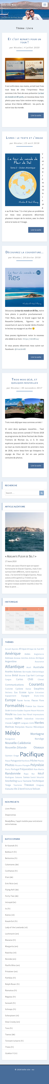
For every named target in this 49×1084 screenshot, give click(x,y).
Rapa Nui (29, 773)
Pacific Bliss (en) (12, 965)
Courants (36, 684)
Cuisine (9, 688)
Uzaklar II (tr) (11, 1053)
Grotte (14, 710)
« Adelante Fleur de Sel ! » (20, 556)
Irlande (8, 723)
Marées (39, 723)
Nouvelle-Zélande (16, 747)
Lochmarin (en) (12, 933)
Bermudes (26, 671)
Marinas (9, 726)
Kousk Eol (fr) (11, 921)
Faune (20, 700)
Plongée (26, 765)
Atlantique (14, 666)
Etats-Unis (39, 695)
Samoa (26, 777)
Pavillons (25, 760)
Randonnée (13, 773)
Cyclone (19, 688)
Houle (9, 714)
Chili (30, 679)
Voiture (28, 788)
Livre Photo (10, 808)
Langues (25, 723)
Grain (7, 710)
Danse (28, 688)
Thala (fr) (9, 1047)
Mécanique (38, 726)
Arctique (40, 658)
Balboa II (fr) (11, 852)
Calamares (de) (12, 864)
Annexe (17, 658)
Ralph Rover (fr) (12, 984)
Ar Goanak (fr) (11, 845)
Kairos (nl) (10, 915)
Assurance (39, 661)
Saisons (18, 777)
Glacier (40, 706)
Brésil (15, 675)
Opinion (8, 755)
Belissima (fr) (11, 858)
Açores (15, 649)
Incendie (9, 718)
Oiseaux (39, 747)
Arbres (32, 658)
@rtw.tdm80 (20, 349)
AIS (42, 649)
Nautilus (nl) (10, 952)
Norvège (39, 738)
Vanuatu (9, 788)
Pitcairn (18, 765)
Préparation (26, 769)
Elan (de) (9, 877)
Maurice (29, 727)
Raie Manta (39, 769)
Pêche (33, 760)
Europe (10, 700)
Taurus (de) (10, 1034)
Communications (14, 684)
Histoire (40, 710)
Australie (38, 667)
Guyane (27, 710)
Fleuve (34, 700)
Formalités (14, 705)
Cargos (8, 679)
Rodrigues (9, 777)
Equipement (10, 695)
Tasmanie (27, 780)
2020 (24, 609)
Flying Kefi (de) (12, 889)
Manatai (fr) (10, 940)
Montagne (37, 734)
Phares (41, 760)
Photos (9, 765)
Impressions (38, 714)
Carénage (39, 675)
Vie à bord (19, 788)
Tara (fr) (9, 1028)
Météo (12, 732)
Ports (7, 769)
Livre (31, 722)
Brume (22, 675)
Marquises (20, 726)
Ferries (27, 700)
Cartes (19, 679)
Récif (41, 773)
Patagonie (16, 760)
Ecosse (22, 692)
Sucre (19, 781)
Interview (39, 718)
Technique (38, 781)
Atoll (29, 667)
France (28, 706)
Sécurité (40, 777)
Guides (20, 710)
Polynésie (37, 765)
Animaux (9, 657)
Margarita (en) (11, 946)
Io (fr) (7, 908)
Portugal (15, 769)
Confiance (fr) (11, 870)
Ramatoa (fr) (11, 990)
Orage (16, 755)
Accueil (8, 649)
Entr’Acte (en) (11, 883)
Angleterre (39, 654)
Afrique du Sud (33, 649)
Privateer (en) (11, 971)
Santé (33, 777)
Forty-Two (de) (11, 896)
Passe (7, 760)
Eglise (31, 692)
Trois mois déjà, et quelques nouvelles (24, 381)
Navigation (10, 739)
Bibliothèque (38, 671)
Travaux (29, 785)
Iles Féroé (27, 714)
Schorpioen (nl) (12, 1015)
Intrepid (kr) (10, 902)
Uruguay (40, 785)
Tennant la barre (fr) (14, 1040)
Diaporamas (10, 814)
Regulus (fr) (10, 996)
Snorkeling (11, 780)
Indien (18, 718)
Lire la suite (36, 115)
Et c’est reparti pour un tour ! (24, 40)
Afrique (23, 648)
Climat (41, 679)
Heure (33, 710)
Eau (16, 692)
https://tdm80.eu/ (31, 339)
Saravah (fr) (10, 1003)
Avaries (9, 671)
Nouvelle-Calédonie (18, 743)
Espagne (25, 695)
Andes (27, 654)
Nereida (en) (10, 959)
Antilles (24, 658)
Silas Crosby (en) (12, 1021)
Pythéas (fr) (10, 977)
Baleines (18, 671)
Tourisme (17, 785)
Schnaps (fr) (10, 1009)
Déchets (8, 692)
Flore (41, 700)
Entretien (39, 692)
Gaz (34, 706)
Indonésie (28, 718)
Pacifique (32, 754)
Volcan (36, 788)
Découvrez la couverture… (24, 252)
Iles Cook (17, 714)
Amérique (13, 653)
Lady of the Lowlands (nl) (16, 927)
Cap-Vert (30, 675)
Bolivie (8, 675)
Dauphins (39, 688)
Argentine (11, 661)
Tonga (8, 785)
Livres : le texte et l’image (24, 137)
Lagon (16, 723)
